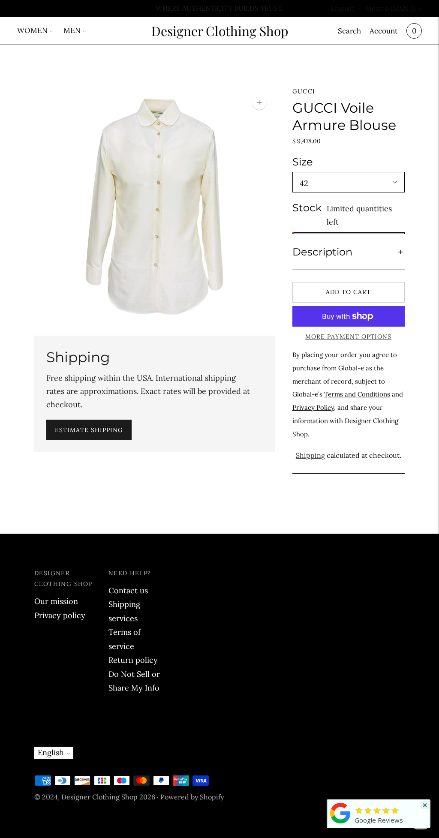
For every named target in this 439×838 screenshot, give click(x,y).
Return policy (133, 660)
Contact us (128, 590)
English (342, 8)
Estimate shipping (89, 430)
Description (322, 252)
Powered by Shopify (192, 797)
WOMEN (32, 30)
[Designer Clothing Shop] (340, 823)
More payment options (348, 336)
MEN (72, 30)
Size (302, 162)
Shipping (310, 455)
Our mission (56, 601)
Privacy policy (59, 615)
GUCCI (304, 91)
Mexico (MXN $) (390, 8)
